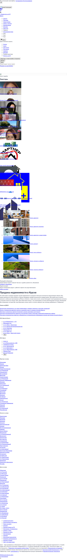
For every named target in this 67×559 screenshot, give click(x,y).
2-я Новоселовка (4, 459)
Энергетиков (3, 416)
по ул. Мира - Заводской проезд (11, 333)
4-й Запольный (4, 408)
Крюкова (2, 382)
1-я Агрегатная (4, 503)
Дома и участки (7, 23)
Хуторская (2, 447)
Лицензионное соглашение (55, 548)
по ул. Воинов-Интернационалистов (12, 326)
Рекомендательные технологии (51, 551)
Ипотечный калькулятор (9, 537)
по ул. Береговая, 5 (8, 348)
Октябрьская (3, 455)
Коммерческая (7, 25)
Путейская (2, 396)
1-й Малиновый (4, 496)
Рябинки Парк (7, 351)
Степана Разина (4, 475)
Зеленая (2, 426)
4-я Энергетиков (4, 457)
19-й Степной (3, 500)
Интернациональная (5, 427)
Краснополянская (4, 424)
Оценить (5, 51)
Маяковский (3, 480)
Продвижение (7, 534)
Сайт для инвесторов (9, 542)
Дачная (2, 367)
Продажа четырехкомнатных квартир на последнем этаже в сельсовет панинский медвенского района (27, 313)
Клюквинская (3, 511)
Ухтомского (3, 454)
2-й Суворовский (4, 385)
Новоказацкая (3, 501)
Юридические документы (10, 522)
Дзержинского (4, 398)
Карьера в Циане (7, 540)
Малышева (3, 362)
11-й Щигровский (4, 490)
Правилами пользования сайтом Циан (18, 548)
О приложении (4, 556)
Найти (11, 66)
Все (5, 334)
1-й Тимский (3, 518)
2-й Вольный (3, 473)
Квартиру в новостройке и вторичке (10, 58)
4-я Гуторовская (4, 485)
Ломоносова (3, 437)
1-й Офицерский (4, 486)
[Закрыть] (1, 2)
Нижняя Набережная (5, 380)
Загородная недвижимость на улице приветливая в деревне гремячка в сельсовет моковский (25, 308)
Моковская (3, 460)
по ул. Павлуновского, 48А (10, 349)
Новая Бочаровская (5, 369)
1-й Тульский (3, 472)
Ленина (2, 364)
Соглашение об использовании (24, 1)
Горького (2, 423)
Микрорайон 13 (7, 329)
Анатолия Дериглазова (6, 450)
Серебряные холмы (8, 344)
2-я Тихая (2, 506)
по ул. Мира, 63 (7, 331)
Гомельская (3, 477)
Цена (2, 62)
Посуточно (6, 47)
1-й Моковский (4, 378)
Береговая (2, 392)
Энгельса (2, 395)
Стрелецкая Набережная (6, 403)
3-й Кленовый (3, 491)
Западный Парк (4, 365)
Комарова (2, 419)
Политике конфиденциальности (51, 549)
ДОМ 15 (5, 341)
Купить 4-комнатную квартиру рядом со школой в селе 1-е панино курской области (22, 310)
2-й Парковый (3, 388)
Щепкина (2, 421)
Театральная (3, 432)
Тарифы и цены (7, 530)
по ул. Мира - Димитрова (10, 325)
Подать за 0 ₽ (7, 56)
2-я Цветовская (4, 514)
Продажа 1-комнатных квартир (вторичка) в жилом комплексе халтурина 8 (20, 312)
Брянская (2, 483)
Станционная (3, 441)
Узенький (2, 405)
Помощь (5, 535)
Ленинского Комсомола (6, 462)
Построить (6, 49)
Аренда (5, 18)
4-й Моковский (4, 370)
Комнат (3, 60)
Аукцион (5, 525)
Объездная (3, 470)
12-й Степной (3, 478)
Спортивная (3, 498)
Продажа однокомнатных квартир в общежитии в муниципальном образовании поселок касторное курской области (31, 315)
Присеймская (3, 410)
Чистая (2, 387)
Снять (4, 46)
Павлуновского (4, 446)
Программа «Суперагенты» (10, 529)
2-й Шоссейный (4, 449)
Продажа (5, 20)
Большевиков (3, 373)
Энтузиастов (3, 439)
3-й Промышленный (5, 444)
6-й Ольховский (4, 488)
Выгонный (2, 393)
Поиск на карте (7, 524)
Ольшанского (3, 372)
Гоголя (2, 400)
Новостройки (6, 22)
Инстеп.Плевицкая (8, 353)
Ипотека (5, 27)
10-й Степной (3, 509)
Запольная (3, 383)
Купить (5, 44)
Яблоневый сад (7, 323)
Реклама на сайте (8, 532)
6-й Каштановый (4, 482)
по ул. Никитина (7, 328)
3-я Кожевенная (4, 513)
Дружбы (2, 464)
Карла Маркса (4, 431)
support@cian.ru (15, 551)
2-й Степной (3, 505)
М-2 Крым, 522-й (4, 508)
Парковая (2, 418)
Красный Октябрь (4, 452)
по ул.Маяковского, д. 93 (9, 321)
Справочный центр (8, 520)
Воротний (2, 375)
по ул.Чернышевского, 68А (10, 343)
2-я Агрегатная (4, 401)
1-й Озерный (3, 495)
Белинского (3, 436)
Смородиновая (4, 377)
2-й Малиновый (4, 442)
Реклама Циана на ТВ (9, 527)
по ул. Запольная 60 (8, 346)
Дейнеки (2, 429)
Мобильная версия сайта (6, 555)
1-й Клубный (3, 516)
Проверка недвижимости (10, 538)
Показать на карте (5, 66)
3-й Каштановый (4, 493)
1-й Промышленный (5, 434)
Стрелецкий (3, 390)
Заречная (2, 406)
